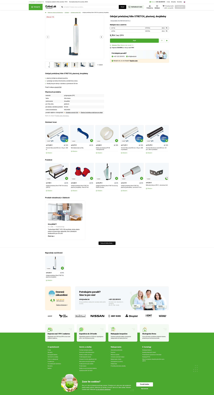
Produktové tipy (60, 226)
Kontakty (179, 2)
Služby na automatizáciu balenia (88, 368)
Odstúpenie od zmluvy (117, 361)
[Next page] (101, 37)
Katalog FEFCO (146, 357)
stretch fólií (57, 87)
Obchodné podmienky (116, 350)
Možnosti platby (115, 354)
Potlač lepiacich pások (85, 357)
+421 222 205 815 (160, 2)
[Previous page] (48, 37)
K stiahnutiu (51, 361)
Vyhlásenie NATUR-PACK (85, 370)
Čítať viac (51, 236)
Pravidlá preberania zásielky (118, 366)
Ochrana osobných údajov (117, 357)
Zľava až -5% (50, 17)
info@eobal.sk (84, 299)
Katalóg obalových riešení (149, 352)
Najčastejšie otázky (116, 359)
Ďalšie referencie (61, 305)
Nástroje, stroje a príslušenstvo (55, 12)
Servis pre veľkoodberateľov (86, 352)
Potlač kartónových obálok (86, 363)
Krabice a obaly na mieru (85, 354)
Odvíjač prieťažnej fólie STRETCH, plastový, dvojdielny (95, 12)
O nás (168, 2)
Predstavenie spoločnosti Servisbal (151, 354)
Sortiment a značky (53, 357)
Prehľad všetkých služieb (85, 350)
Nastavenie (144, 388)
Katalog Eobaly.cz (147, 350)
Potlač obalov (82, 366)
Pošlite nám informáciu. (62, 116)
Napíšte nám (134, 61)
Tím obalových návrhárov (54, 363)
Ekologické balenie (52, 354)
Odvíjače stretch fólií (76, 12)
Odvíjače (67, 12)
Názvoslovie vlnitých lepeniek (87, 361)
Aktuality (173, 2)
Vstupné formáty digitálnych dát (88, 359)
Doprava (113, 352)
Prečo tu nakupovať (53, 359)
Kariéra (49, 368)
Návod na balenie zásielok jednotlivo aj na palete (153, 360)
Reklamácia (114, 363)
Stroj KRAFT (52, 224)
